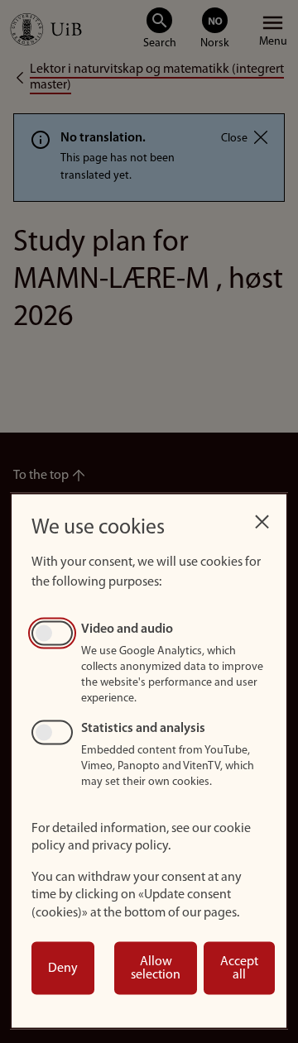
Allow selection (155, 968)
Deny (63, 968)
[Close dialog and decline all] (261, 517)
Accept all (239, 968)
